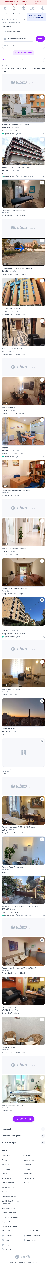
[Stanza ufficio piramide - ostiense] (23, 537)
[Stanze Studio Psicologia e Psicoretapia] (23, 478)
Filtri (40, 38)
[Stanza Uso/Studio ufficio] (23, 677)
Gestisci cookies (8, 1183)
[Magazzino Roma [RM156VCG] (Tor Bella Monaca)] (23, 896)
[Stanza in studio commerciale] (23, 337)
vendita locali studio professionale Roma (24, 14)
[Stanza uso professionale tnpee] (23, 756)
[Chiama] (44, 134)
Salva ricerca (10, 60)
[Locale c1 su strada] (23, 996)
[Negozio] (23, 437)
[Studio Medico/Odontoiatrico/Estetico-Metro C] (23, 956)
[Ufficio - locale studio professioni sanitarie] (23, 257)
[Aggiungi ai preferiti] (42, 97)
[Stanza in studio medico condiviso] (23, 576)
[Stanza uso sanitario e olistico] (23, 1093)
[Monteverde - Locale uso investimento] (23, 157)
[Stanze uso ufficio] (23, 396)
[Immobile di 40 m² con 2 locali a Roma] (23, 114)
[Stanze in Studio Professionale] (23, 855)
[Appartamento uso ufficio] (23, 297)
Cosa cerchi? (7, 26)
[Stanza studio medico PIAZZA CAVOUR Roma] (23, 815)
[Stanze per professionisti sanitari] (23, 198)
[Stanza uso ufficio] (23, 717)
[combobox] (23, 31)
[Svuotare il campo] (42, 31)
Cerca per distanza (23, 52)
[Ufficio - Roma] (23, 617)
